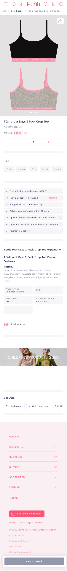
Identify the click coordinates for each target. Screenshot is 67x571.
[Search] (14, 4)
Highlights (16, 446)
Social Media (17, 477)
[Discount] (21, 4)
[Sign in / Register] (53, 4)
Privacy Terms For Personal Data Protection (32, 529)
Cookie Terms (16, 535)
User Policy (15, 546)
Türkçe (13, 498)
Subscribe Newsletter (29, 513)
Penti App (15, 487)
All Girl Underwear (38, 406)
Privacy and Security (20, 541)
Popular (14, 436)
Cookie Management (20, 552)
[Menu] (6, 4)
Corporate (16, 457)
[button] (31, 112)
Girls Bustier (17, 11)
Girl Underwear (14, 406)
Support (14, 467)
